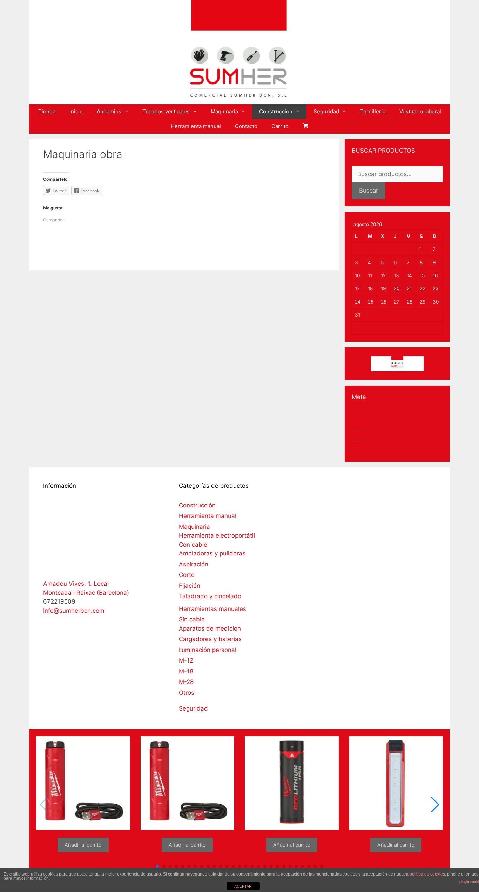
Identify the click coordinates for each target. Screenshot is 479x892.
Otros (186, 692)
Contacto (246, 126)
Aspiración (193, 564)
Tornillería (372, 111)
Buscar (368, 190)
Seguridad (326, 111)
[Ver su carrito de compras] (306, 126)
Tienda (46, 111)
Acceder (363, 416)
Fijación (189, 585)
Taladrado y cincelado (210, 596)
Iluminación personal (207, 649)
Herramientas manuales (212, 608)
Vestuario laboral (420, 111)
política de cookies (427, 874)
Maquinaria (224, 111)
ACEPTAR (243, 886)
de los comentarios (385, 437)
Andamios (109, 111)
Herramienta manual (196, 126)
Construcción (275, 111)
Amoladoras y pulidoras (212, 553)
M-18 (186, 671)
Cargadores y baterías (210, 639)
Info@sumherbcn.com (73, 610)
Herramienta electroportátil (217, 535)
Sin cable (192, 619)
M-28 (186, 681)
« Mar (361, 328)
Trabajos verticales (166, 111)
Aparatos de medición (210, 628)
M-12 (186, 660)
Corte (187, 574)
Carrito (280, 126)
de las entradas (380, 427)
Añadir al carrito (83, 844)
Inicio (76, 111)
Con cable (193, 544)
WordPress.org (372, 448)
